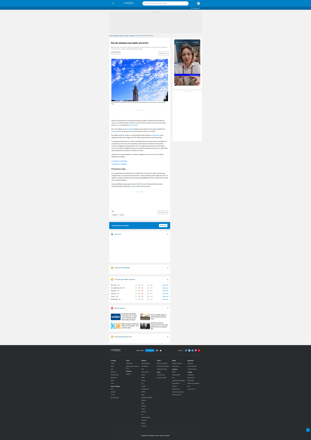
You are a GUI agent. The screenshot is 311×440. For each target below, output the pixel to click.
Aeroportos (114, 377)
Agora (112, 366)
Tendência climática (162, 369)
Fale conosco (191, 380)
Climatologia (129, 363)
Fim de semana (115, 374)
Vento (112, 383)
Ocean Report (175, 383)
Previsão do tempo (177, 363)
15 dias (112, 363)
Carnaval (143, 426)
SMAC (173, 372)
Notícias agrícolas (192, 366)
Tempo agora (175, 366)
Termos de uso (191, 389)
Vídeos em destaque (162, 363)
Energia (143, 380)
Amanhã (113, 372)
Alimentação (144, 366)
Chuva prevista (160, 375)
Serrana (113, 131)
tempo (134, 186)
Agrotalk (128, 374)
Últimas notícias (145, 363)
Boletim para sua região (163, 366)
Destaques (190, 363)
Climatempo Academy (178, 392)
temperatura (156, 135)
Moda (142, 394)
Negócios (143, 400)
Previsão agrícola (192, 369)
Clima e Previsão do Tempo (116, 35)
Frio (142, 383)
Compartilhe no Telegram (119, 164)
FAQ (189, 386)
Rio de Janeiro (133, 125)
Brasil (112, 380)
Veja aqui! (163, 225)
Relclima (174, 386)
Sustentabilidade (145, 417)
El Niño (143, 377)
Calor (121, 215)
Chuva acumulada (161, 377)
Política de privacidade (193, 383)
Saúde (143, 409)
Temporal (143, 420)
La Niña (143, 392)
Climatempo (150, 350)
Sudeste (132, 35)
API (173, 377)
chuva (118, 125)
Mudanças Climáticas (146, 397)
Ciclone (143, 374)
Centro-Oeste (144, 372)
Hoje (112, 369)
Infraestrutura (145, 389)
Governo (143, 386)
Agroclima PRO (176, 375)
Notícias (126, 35)
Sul (142, 414)
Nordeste (143, 406)
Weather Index (176, 389)
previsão (129, 129)
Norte (142, 403)
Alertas (143, 423)
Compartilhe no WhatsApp (119, 161)
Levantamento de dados (178, 380)
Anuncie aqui (191, 377)
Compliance (191, 375)
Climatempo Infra (176, 394)
